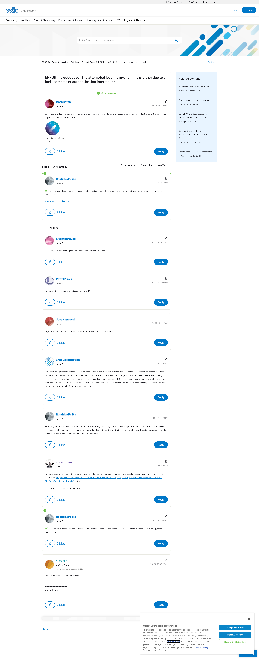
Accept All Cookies (235, 627)
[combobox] (140, 40)
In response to (70, 569)
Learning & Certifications (99, 20)
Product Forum (88, 62)
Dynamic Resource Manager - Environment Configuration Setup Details (194, 134)
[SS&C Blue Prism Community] (21, 10)
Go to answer (108, 93)
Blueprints (184, 121)
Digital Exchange (187, 104)
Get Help (25, 20)
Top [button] (47, 629)
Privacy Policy (202, 647)
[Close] (249, 619)
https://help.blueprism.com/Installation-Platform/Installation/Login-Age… (90, 477)
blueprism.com (209, 2)
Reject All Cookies (235, 635)
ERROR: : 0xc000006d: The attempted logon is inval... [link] (122, 62)
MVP (118, 20)
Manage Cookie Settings (235, 642)
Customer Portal (175, 2)
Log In (248, 10)
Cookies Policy (173, 641)
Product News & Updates (71, 20)
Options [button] (211, 62)
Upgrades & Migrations (135, 20)
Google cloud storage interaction (194, 100)
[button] (50, 151)
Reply (161, 151)
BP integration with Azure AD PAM (194, 86)
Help (234, 10)
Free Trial (193, 2)
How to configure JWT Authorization (195, 151)
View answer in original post (57, 201)
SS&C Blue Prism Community (55, 62)
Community (12, 20)
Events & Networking (44, 20)
